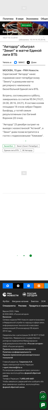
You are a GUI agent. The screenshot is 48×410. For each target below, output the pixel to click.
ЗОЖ (43, 301)
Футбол (6, 301)
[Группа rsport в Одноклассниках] (39, 285)
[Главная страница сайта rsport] (16, 25)
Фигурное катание (20, 301)
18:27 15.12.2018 (10, 38)
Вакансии (7, 317)
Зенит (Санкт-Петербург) (27, 146)
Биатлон (35, 301)
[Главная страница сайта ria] (3, 25)
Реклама (22, 306)
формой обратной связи (13, 387)
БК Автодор (27, 150)
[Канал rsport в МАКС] (8, 285)
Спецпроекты (9, 306)
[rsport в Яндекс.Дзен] (18, 285)
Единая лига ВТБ (11, 150)
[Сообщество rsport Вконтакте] (28, 285)
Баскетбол (8, 146)
